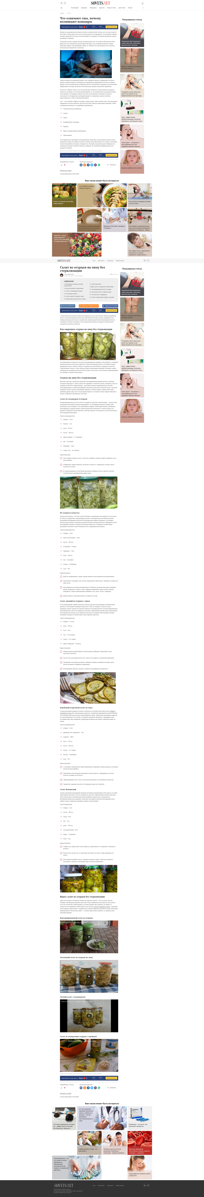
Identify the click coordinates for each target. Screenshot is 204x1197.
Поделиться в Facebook (88, 165)
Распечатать (113, 164)
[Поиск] (143, 8)
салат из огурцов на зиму (101, 906)
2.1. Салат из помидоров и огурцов (73, 291)
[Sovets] (100, 3)
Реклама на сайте (65, 170)
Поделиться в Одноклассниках (84, 165)
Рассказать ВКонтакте (81, 165)
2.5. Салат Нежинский (95, 284)
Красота (102, 8)
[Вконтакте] (61, 3)
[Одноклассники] (65, 3)
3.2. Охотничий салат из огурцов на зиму (100, 292)
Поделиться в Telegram (91, 165)
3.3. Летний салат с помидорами (98, 294)
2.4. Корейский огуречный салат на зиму (75, 299)
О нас (94, 260)
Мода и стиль (111, 8)
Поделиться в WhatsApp (99, 165)
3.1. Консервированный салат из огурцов (100, 289)
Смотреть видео (89, 937)
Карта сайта (101, 260)
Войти (142, 3)
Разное (130, 8)
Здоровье (84, 8)
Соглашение (110, 260)
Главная (61, 7)
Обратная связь (120, 260)
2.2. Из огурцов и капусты (70, 293)
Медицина (93, 8)
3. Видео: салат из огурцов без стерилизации (102, 286)
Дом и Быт (121, 8)
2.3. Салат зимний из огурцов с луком (74, 296)
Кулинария (74, 8)
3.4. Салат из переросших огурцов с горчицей (102, 297)
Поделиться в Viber (95, 165)
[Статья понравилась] (61, 165)
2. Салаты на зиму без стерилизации (73, 288)
